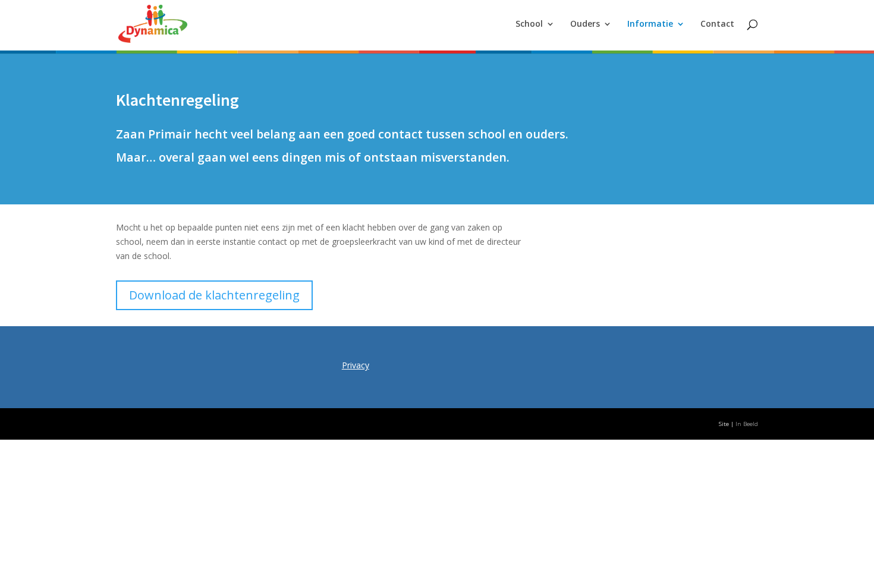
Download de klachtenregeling (214, 295)
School (529, 24)
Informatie (650, 24)
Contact (717, 24)
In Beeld (746, 424)
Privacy (355, 365)
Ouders (585, 24)
